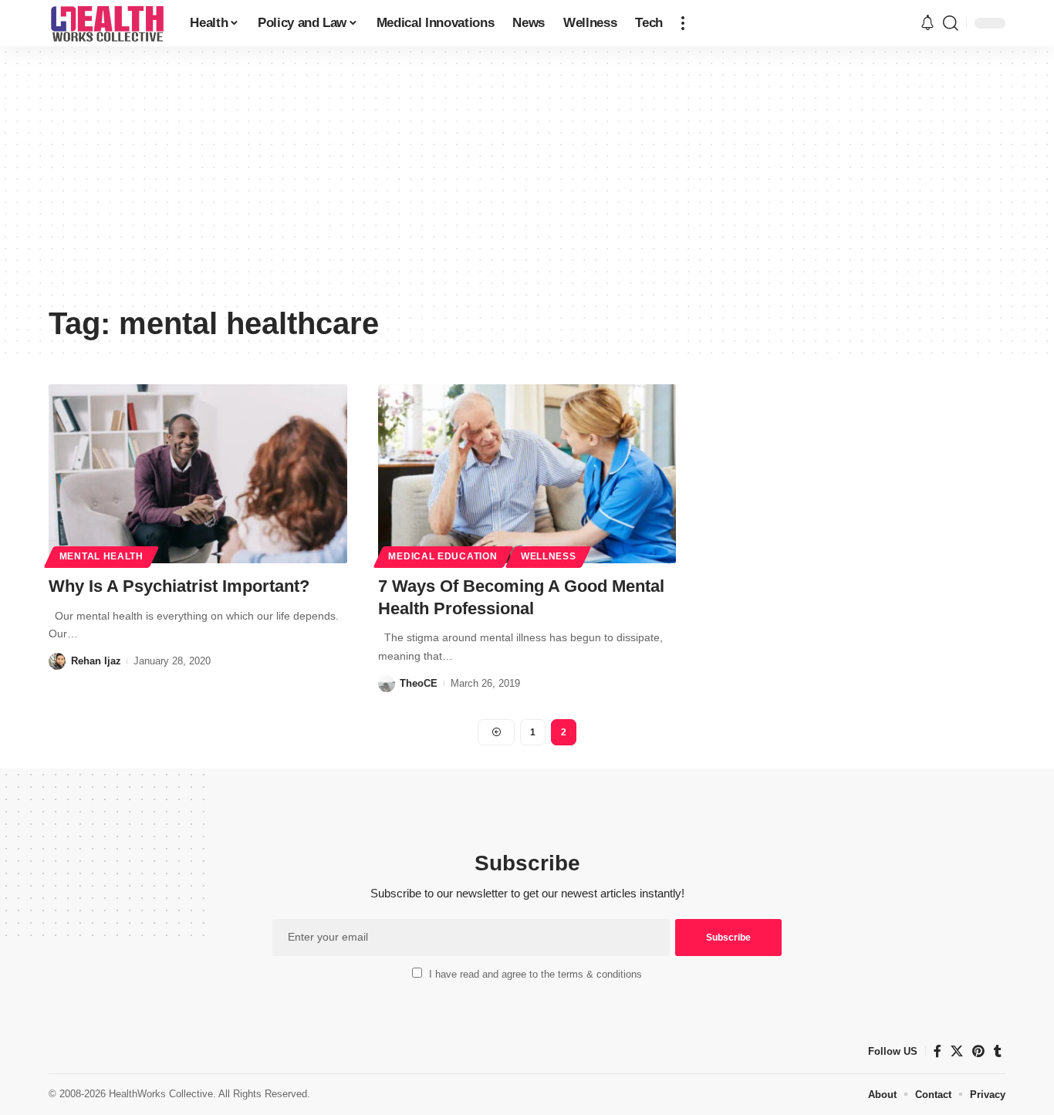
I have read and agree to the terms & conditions (535, 974)
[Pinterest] (978, 1051)
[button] (683, 23)
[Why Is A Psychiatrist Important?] (198, 473)
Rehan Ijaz (96, 661)
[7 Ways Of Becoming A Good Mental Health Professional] (527, 473)
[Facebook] (937, 1051)
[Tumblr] (997, 1051)
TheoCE (418, 683)
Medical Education (442, 556)
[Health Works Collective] (107, 23)
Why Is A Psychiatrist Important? (179, 586)
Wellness (548, 556)
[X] (957, 1051)
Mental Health (101, 556)
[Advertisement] (527, 181)
